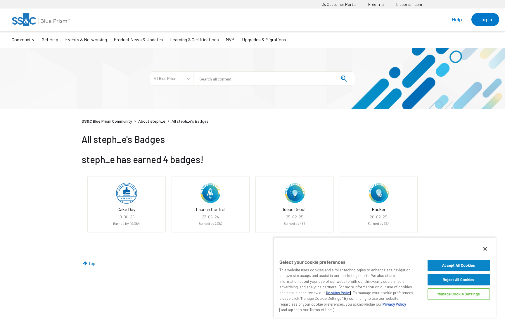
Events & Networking (86, 39)
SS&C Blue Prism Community (107, 121)
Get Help (50, 39)
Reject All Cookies (458, 279)
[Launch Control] (210, 193)
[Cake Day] (126, 193)
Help (457, 19)
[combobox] (274, 78)
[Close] (485, 248)
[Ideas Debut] (294, 193)
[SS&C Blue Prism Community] (41, 19)
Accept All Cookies (458, 265)
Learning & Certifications (194, 39)
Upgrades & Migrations (264, 39)
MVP (230, 39)
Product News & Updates (138, 39)
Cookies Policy (338, 292)
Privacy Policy (394, 304)
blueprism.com (409, 4)
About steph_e (151, 121)
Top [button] (92, 263)
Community (23, 39)
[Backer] (378, 193)
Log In (485, 19)
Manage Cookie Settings (458, 294)
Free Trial (376, 4)
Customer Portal (341, 4)
